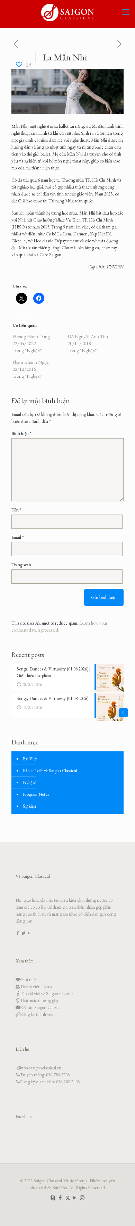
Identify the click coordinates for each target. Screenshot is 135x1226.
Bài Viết (30, 759)
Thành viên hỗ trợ (36, 987)
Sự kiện (29, 806)
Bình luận (21, 433)
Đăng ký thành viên (37, 1014)
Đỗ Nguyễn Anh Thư (88, 336)
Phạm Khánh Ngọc (30, 362)
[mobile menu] (126, 12)
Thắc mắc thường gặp (39, 1000)
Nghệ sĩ (29, 782)
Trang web (21, 565)
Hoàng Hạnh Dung (31, 336)
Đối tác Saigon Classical (41, 1007)
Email (17, 537)
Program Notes (36, 794)
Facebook (24, 1116)
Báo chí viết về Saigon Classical (50, 771)
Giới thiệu (29, 980)
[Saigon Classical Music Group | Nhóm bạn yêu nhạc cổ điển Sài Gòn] (67, 12)
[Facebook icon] (60, 1197)
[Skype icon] (53, 1197)
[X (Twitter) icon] (67, 1197)
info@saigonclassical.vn (40, 1068)
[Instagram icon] (82, 1197)
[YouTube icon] (75, 1197)
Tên (16, 510)
